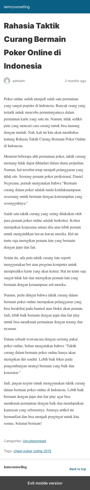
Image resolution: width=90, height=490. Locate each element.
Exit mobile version (45, 483)
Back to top (78, 469)
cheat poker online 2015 (32, 451)
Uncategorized (34, 441)
